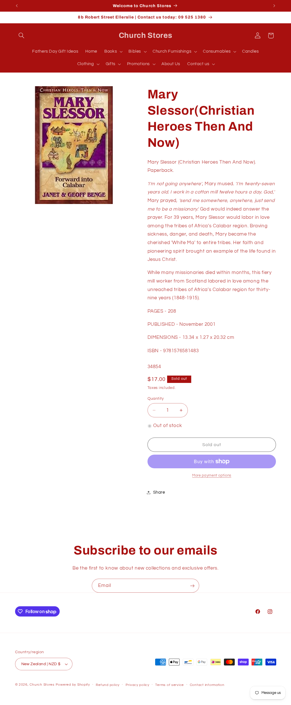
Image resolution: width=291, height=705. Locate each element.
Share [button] (159, 492)
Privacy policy (137, 685)
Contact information (207, 685)
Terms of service (169, 685)
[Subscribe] (192, 586)
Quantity (155, 399)
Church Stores (42, 684)
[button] (21, 35)
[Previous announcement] (17, 5)
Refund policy (108, 685)
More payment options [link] (211, 475)
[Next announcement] (274, 5)
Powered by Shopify (73, 684)
